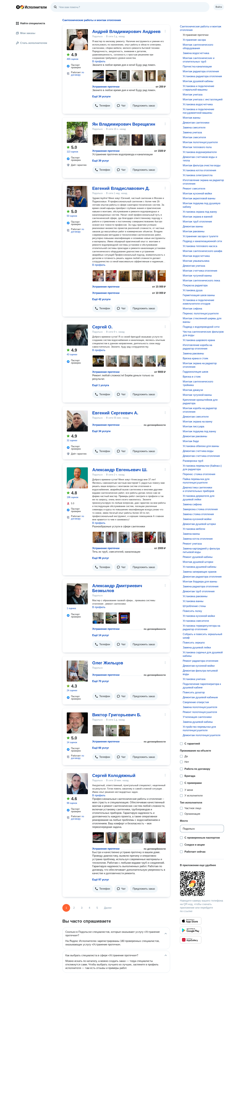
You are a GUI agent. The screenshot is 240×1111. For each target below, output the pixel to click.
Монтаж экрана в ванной (197, 216)
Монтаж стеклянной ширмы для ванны (202, 320)
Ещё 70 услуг (100, 681)
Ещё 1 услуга (100, 385)
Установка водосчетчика (198, 104)
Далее (108, 907)
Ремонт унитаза (192, 543)
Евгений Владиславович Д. (121, 188)
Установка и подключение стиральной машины (198, 88)
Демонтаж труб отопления (199, 591)
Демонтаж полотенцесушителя (201, 735)
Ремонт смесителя (194, 188)
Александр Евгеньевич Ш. (119, 469)
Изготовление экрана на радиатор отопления (203, 182)
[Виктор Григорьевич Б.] (77, 722)
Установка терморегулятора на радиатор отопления (201, 627)
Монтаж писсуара (193, 426)
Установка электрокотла (197, 175)
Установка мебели (194, 528)
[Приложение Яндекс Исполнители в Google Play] (190, 930)
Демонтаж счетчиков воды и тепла (200, 158)
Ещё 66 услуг (100, 747)
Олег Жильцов (107, 662)
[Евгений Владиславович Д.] (77, 196)
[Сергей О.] (77, 335)
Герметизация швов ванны (199, 295)
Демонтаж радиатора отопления (202, 576)
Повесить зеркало (194, 642)
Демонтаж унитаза (194, 265)
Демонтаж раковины (195, 436)
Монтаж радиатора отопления (201, 71)
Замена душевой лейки (197, 647)
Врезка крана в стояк (195, 358)
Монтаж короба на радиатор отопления (200, 410)
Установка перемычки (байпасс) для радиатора (202, 467)
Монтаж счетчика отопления (200, 270)
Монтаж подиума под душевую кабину (201, 205)
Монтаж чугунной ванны (197, 275)
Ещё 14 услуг (100, 635)
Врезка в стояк (192, 376)
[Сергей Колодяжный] (77, 783)
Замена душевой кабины (198, 721)
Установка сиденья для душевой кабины (203, 654)
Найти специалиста (32, 23)
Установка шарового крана (199, 340)
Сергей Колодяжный (113, 775)
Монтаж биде (191, 441)
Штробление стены (194, 606)
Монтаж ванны (191, 117)
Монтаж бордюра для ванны (200, 581)
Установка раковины (195, 596)
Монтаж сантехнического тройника (198, 383)
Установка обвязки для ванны (201, 446)
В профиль (98, 61)
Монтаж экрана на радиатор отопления (200, 365)
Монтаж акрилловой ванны (199, 198)
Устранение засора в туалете (200, 236)
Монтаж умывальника (196, 260)
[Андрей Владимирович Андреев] (77, 39)
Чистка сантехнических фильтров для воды (203, 333)
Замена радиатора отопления (200, 586)
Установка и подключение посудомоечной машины (198, 111)
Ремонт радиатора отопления (200, 660)
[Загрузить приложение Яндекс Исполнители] (202, 883)
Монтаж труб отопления (197, 221)
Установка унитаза (194, 679)
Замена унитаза (192, 132)
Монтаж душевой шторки (198, 561)
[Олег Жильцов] (77, 671)
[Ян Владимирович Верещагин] (77, 132)
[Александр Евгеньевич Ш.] (77, 477)
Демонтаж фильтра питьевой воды (200, 672)
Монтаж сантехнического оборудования (198, 46)
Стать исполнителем (33, 42)
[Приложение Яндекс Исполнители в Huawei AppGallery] (190, 939)
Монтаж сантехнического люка (201, 280)
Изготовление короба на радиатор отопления (197, 346)
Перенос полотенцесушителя (201, 313)
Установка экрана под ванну (200, 211)
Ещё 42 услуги (101, 299)
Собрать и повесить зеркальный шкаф (202, 636)
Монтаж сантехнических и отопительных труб (198, 59)
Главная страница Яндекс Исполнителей (31, 7)
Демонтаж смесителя (196, 416)
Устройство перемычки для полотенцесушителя (199, 728)
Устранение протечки (105, 86)
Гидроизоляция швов (195, 371)
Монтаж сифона (192, 308)
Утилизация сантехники (197, 716)
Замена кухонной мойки (197, 519)
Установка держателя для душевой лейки (198, 497)
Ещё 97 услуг (100, 879)
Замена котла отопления (198, 538)
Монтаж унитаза (192, 94)
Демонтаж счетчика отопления (201, 455)
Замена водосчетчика (196, 53)
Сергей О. (102, 327)
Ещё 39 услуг (100, 160)
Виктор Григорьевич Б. (116, 714)
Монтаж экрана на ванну (197, 421)
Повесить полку (192, 610)
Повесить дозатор (194, 692)
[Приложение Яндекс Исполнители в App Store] (190, 921)
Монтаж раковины (194, 231)
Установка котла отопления (199, 170)
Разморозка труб (193, 460)
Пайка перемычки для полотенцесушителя (196, 481)
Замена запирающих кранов (199, 571)
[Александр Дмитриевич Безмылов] (77, 593)
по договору (77, 73)
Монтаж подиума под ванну (199, 431)
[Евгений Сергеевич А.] (77, 421)
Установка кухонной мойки (199, 615)
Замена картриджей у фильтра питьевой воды (201, 550)
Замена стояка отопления (198, 514)
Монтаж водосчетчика (196, 255)
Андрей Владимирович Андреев (126, 31)
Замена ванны (191, 533)
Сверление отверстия (196, 702)
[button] (102, 105)
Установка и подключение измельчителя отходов (198, 302)
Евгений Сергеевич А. (115, 413)
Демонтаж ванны (193, 226)
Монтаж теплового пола (197, 147)
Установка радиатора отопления (202, 76)
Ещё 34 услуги (101, 96)
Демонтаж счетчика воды (198, 450)
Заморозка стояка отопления (200, 509)
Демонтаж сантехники (196, 122)
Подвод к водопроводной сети (201, 326)
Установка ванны (193, 601)
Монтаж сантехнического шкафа (202, 250)
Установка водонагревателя (200, 152)
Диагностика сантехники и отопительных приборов (198, 489)
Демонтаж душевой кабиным (200, 697)
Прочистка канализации (197, 66)
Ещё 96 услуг (100, 557)
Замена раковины (193, 353)
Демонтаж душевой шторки (199, 523)
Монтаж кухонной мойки (197, 193)
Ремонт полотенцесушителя (200, 711)
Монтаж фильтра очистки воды (201, 165)
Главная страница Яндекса (18, 7)
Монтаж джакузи (193, 389)
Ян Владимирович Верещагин (123, 124)
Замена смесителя (194, 127)
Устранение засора (194, 39)
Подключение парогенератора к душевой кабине (202, 685)
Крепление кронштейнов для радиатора (200, 401)
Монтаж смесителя (194, 137)
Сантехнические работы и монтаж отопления (200, 28)
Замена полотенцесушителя (200, 707)
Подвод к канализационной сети (202, 241)
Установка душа (192, 290)
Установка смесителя (196, 620)
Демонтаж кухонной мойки (199, 665)
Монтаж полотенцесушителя (200, 142)
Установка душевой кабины (199, 566)
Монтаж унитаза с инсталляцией (202, 99)
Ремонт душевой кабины (198, 556)
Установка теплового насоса (200, 246)
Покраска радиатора (195, 285)
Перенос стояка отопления (199, 474)
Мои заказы (27, 33)
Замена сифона (192, 504)
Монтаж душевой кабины (198, 81)
